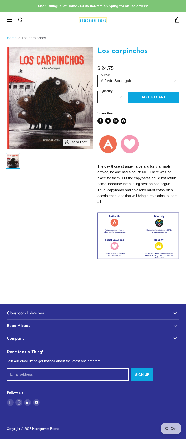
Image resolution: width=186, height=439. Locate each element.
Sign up (142, 375)
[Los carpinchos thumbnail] (13, 160)
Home (11, 38)
